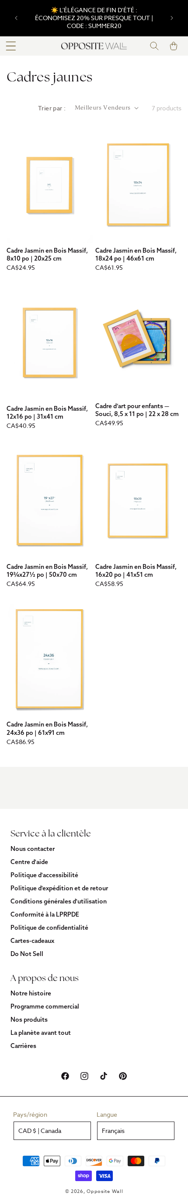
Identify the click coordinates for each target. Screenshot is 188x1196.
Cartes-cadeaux (32, 941)
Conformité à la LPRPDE (44, 914)
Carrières (23, 1046)
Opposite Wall (105, 1191)
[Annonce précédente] (16, 18)
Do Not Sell (26, 954)
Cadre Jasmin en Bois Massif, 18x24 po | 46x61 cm (136, 254)
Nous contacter (32, 849)
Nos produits (29, 1019)
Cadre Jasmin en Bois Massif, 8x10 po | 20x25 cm (47, 254)
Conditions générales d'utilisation (58, 901)
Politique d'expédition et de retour (59, 888)
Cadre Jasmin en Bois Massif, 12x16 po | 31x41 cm (47, 412)
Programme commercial (44, 1006)
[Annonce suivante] (171, 18)
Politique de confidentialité (49, 927)
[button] (11, 46)
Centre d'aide (29, 862)
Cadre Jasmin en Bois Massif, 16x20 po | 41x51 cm (136, 571)
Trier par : (52, 108)
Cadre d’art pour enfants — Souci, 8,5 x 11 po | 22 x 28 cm (137, 410)
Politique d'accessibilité (44, 875)
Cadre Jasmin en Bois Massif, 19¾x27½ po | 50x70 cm (47, 571)
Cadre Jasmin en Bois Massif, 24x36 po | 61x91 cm (47, 728)
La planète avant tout (40, 1033)
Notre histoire (30, 993)
